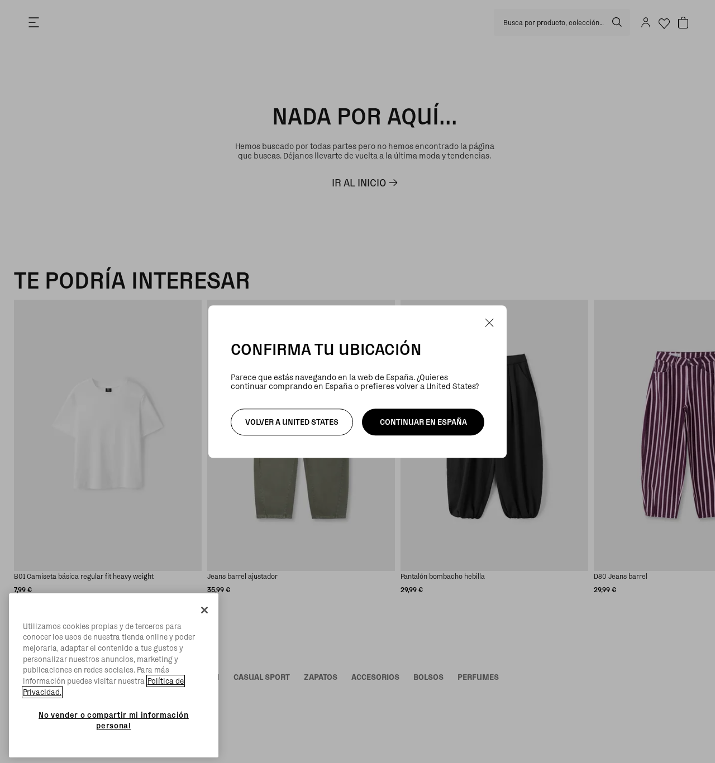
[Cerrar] (204, 610)
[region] (113, 675)
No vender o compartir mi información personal (114, 720)
